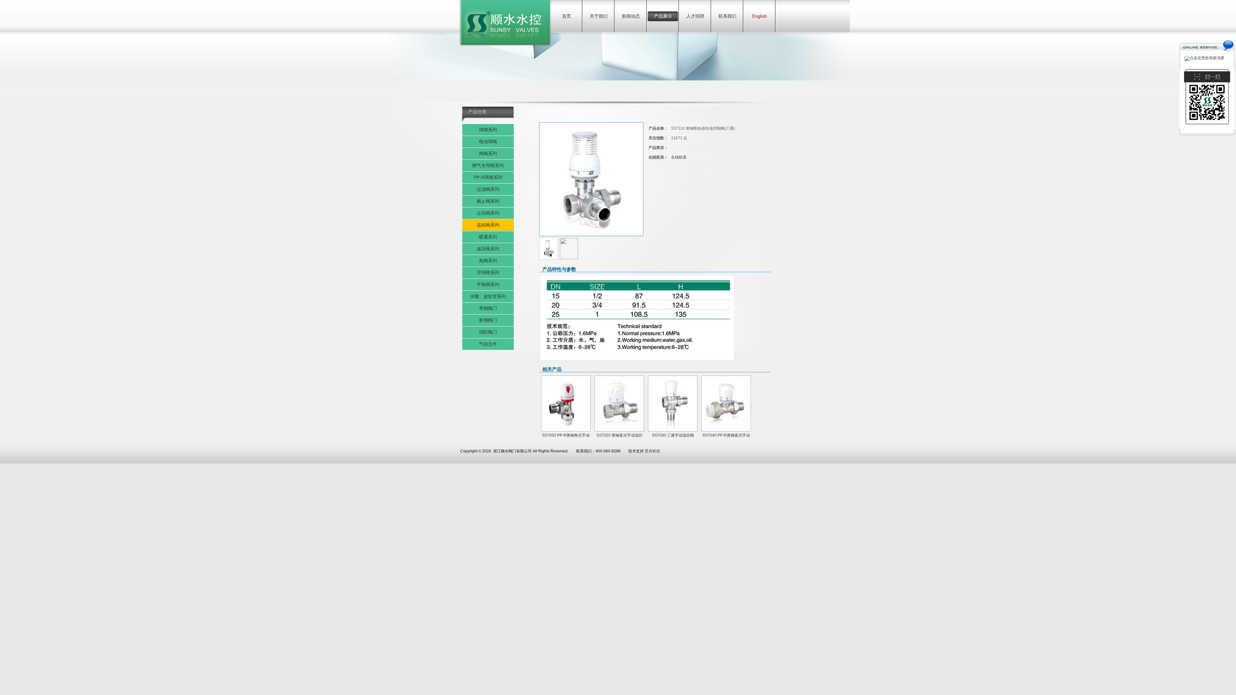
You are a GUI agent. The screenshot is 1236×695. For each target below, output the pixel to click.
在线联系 (679, 157)
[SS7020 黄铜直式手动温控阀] (619, 403)
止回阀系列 (488, 213)
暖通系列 (488, 236)
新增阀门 (488, 320)
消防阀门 (488, 332)
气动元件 (488, 344)
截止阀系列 (488, 201)
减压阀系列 (488, 248)
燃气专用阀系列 (488, 165)
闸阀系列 (488, 153)
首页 (566, 16)
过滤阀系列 (488, 189)
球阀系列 (488, 129)
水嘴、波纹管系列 (488, 296)
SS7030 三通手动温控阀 (673, 435)
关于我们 (599, 16)
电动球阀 (488, 141)
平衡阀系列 (488, 284)
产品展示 (663, 16)
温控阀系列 (488, 224)
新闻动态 (631, 16)
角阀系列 (488, 260)
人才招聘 (695, 16)
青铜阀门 (488, 308)
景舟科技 (652, 451)
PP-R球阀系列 (488, 177)
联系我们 (727, 16)
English (759, 16)
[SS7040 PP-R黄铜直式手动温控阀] (726, 403)
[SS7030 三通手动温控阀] (673, 403)
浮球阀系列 (488, 272)
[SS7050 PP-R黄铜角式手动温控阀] (566, 403)
